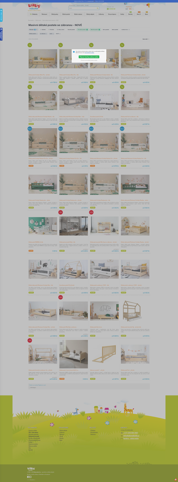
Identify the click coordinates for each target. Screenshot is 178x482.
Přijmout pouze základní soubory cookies (89, 60)
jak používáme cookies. (89, 52)
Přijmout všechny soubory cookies (89, 57)
